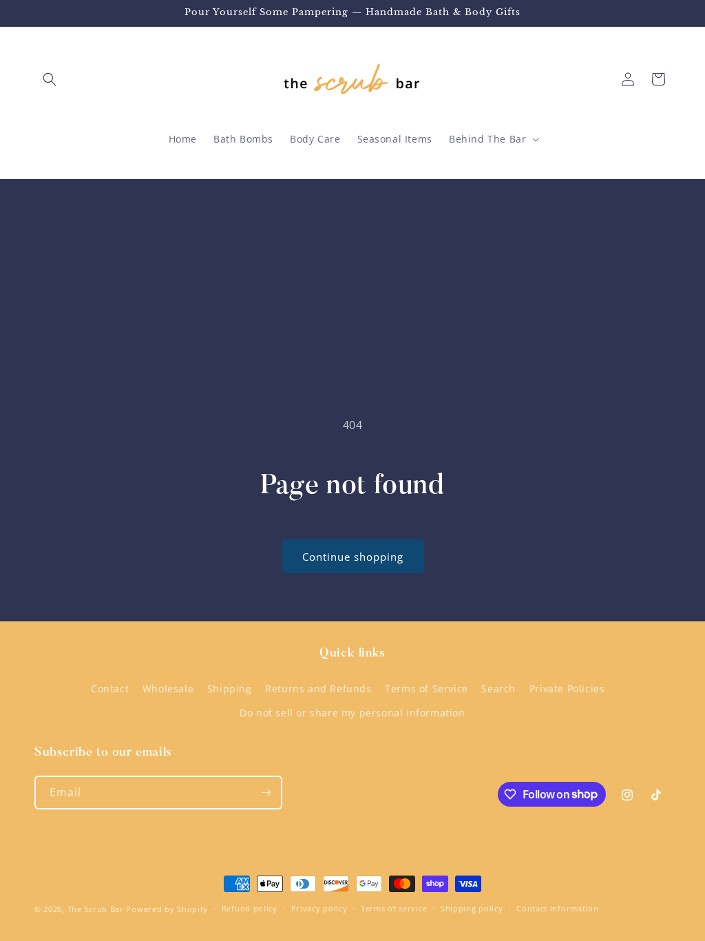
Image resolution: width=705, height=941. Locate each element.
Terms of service (394, 908)
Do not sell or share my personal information (352, 712)
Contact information (557, 908)
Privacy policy (319, 908)
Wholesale (168, 688)
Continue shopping (352, 556)
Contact (110, 688)
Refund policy (249, 908)
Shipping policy (472, 908)
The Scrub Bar (95, 909)
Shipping (229, 688)
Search (498, 688)
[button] (49, 79)
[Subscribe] (266, 792)
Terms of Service (426, 688)
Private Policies (567, 688)
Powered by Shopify (167, 909)
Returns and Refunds (318, 688)
